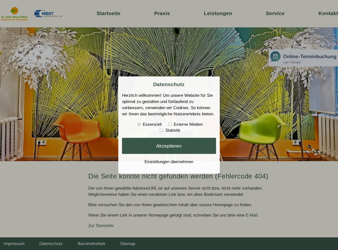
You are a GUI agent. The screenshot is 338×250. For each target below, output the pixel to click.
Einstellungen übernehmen (169, 161)
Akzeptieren (169, 145)
